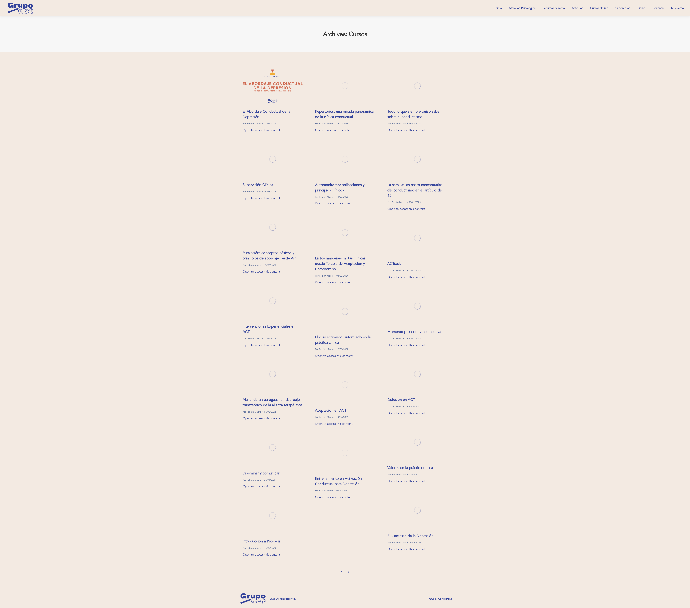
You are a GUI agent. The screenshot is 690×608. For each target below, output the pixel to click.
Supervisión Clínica (258, 184)
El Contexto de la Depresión (410, 535)
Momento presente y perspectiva (414, 331)
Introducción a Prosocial (262, 541)
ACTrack (394, 263)
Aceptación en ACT (330, 410)
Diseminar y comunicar (261, 473)
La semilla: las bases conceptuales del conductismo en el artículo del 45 (415, 190)
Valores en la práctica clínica (410, 467)
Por (252, 123)
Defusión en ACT (401, 399)
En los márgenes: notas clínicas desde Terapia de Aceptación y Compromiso (340, 263)
